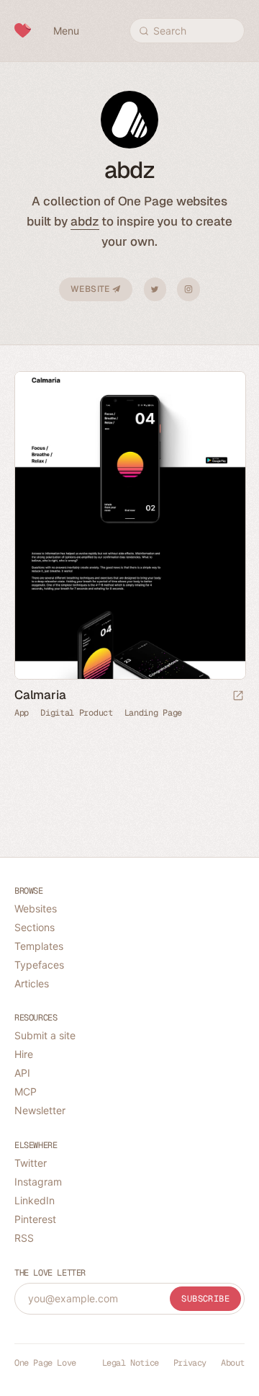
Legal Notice (130, 1363)
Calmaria (39, 695)
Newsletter (39, 1110)
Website (91, 289)
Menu (66, 31)
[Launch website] (238, 696)
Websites (35, 908)
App (21, 712)
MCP (25, 1091)
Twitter (155, 289)
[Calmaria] (129, 525)
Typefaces (39, 965)
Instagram (188, 289)
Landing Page (153, 712)
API (22, 1073)
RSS (24, 1238)
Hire (23, 1054)
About (233, 1363)
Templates (38, 946)
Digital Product (76, 712)
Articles (31, 983)
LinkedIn (34, 1200)
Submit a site (45, 1035)
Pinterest (35, 1219)
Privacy (189, 1363)
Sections (34, 927)
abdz (85, 221)
